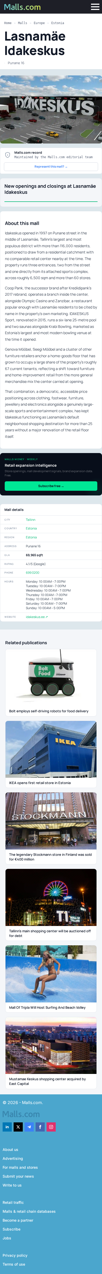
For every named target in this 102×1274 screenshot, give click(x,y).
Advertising (13, 1158)
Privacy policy (15, 1255)
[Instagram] (51, 1127)
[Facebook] (40, 1127)
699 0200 (32, 572)
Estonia (57, 23)
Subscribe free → (51, 486)
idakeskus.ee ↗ (37, 617)
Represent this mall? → (51, 166)
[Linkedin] (7, 1127)
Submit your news (18, 1176)
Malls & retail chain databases (29, 1211)
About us (10, 1149)
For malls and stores (20, 1167)
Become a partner (18, 1220)
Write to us (12, 1185)
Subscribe (11, 1229)
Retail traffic (13, 1202)
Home (8, 23)
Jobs (7, 1238)
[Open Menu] (95, 7)
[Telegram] (29, 1127)
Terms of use (14, 1264)
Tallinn (30, 519)
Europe (39, 23)
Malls (22, 23)
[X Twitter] (18, 1127)
